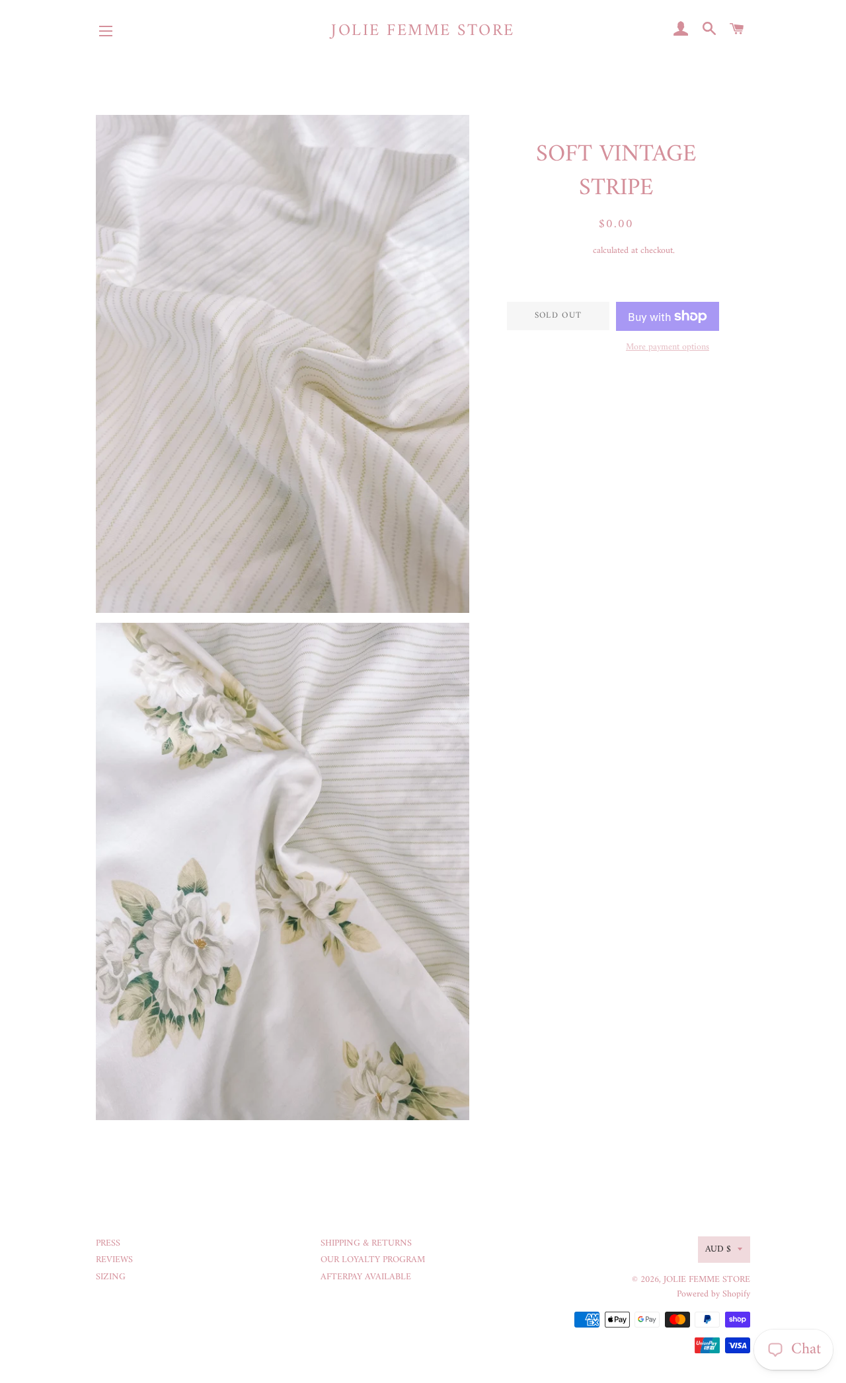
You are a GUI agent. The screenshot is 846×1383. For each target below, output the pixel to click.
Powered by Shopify (713, 1294)
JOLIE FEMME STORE (423, 31)
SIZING (111, 1277)
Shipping (574, 250)
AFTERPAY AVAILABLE (366, 1277)
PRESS (108, 1243)
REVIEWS (114, 1260)
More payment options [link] (667, 347)
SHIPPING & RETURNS (366, 1243)
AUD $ (718, 1249)
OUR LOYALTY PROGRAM (373, 1260)
